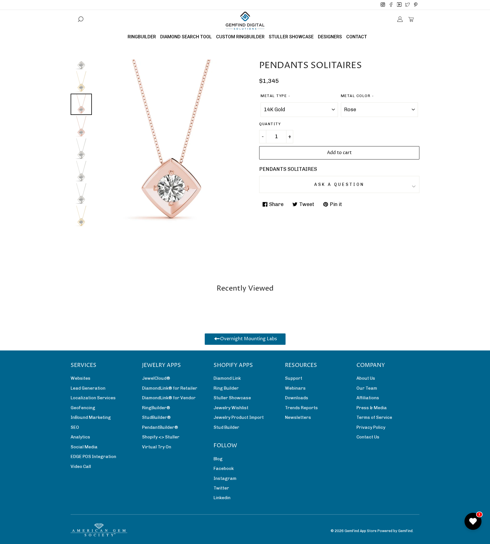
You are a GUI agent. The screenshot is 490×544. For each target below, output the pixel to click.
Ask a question (339, 184)
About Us (365, 378)
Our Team (366, 388)
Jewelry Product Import (239, 417)
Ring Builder (226, 388)
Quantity (270, 124)
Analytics (80, 437)
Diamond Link (227, 378)
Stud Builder (226, 427)
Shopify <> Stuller (160, 437)
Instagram (225, 478)
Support (293, 378)
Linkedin (222, 497)
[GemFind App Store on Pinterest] (415, 5)
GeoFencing (83, 407)
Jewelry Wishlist (231, 407)
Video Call (81, 466)
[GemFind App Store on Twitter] (407, 5)
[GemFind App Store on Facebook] (391, 5)
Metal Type (274, 96)
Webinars (295, 388)
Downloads (296, 397)
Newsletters (298, 417)
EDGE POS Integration (93, 456)
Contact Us (367, 437)
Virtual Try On (156, 447)
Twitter (221, 488)
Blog (218, 458)
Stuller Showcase (232, 397)
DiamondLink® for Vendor (169, 397)
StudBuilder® (156, 417)
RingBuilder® (156, 407)
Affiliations (367, 397)
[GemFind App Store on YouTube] (399, 5)
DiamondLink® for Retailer (169, 388)
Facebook (224, 468)
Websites (80, 378)
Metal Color (356, 96)
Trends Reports (301, 407)
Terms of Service (374, 417)
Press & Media (371, 407)
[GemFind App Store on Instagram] (382, 5)
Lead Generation (88, 388)
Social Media (84, 447)
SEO (75, 427)
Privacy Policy (370, 427)
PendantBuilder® (160, 427)
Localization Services (93, 397)
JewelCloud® (156, 378)
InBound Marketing (91, 417)
